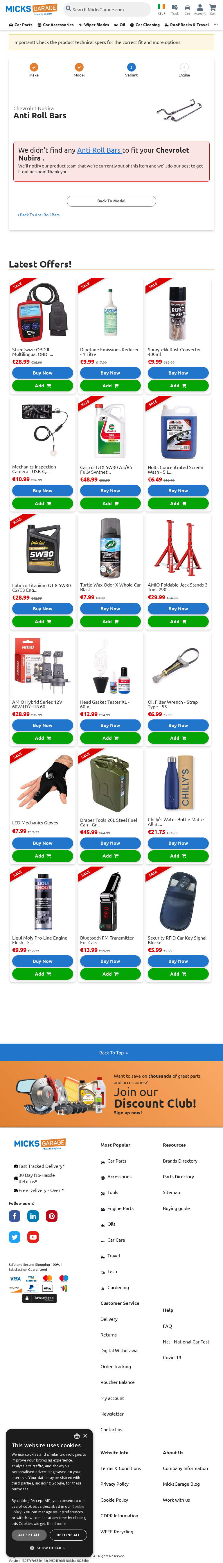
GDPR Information (119, 1515)
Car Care (116, 1240)
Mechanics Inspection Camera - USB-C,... (34, 469)
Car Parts (24, 24)
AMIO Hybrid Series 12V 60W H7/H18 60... (37, 704)
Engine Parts (120, 1208)
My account (112, 1398)
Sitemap (171, 1192)
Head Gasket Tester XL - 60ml (105, 704)
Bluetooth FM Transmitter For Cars (107, 940)
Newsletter (112, 1413)
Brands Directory (180, 1160)
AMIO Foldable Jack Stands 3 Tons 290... (178, 587)
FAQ (167, 1326)
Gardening (118, 1287)
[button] (49, 1547)
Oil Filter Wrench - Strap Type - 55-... (173, 704)
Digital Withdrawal (119, 1350)
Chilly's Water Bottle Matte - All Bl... (177, 822)
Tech (112, 1271)
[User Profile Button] (200, 7)
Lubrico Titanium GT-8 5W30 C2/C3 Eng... (41, 588)
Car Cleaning (148, 24)
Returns (108, 1334)
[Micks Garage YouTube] (36, 1240)
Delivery (109, 1319)
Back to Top (111, 1052)
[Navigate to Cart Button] (212, 7)
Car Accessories (58, 24)
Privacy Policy (114, 1484)
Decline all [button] (68, 1534)
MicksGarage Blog (181, 1484)
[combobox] (77, 1436)
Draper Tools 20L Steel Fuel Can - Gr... (108, 822)
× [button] (85, 1436)
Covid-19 (172, 1357)
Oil (122, 24)
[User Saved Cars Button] (187, 7)
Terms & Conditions (120, 1468)
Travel (113, 1255)
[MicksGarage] (32, 9)
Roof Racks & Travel (189, 24)
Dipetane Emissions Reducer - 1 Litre (109, 352)
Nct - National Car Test (186, 1341)
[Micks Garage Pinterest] (55, 1219)
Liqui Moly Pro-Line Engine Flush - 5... (39, 940)
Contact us (111, 1429)
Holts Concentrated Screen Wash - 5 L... (175, 470)
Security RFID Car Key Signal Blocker (177, 940)
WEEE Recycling (116, 1531)
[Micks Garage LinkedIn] (36, 1219)
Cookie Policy (114, 1500)
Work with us (176, 1500)
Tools (112, 1192)
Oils (111, 1224)
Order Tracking (115, 1366)
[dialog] (49, 1493)
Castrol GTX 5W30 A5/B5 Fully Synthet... (106, 470)
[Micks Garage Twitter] (18, 1240)
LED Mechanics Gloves (35, 822)
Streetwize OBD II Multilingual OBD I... (32, 352)
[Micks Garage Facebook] (18, 1219)
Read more (56, 1523)
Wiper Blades (96, 24)
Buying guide (176, 1208)
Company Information (185, 1468)
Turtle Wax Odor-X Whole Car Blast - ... (110, 587)
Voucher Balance (117, 1382)
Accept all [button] (29, 1534)
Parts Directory (178, 1176)
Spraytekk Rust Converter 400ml (174, 352)
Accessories (119, 1176)
